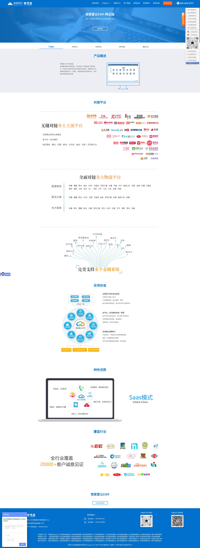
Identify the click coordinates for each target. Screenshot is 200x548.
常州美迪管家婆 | (111, 536)
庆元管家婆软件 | (111, 541)
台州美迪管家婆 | (145, 534)
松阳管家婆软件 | (145, 541)
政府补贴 (156, 3)
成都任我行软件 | (53, 538)
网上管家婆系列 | (122, 538)
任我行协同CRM (157, 538)
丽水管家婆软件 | (53, 541)
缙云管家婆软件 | (122, 541)
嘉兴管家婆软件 (192, 12)
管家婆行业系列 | (99, 538)
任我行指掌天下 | (134, 538)
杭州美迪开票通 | (145, 536)
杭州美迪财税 (157, 536)
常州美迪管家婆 (192, 60)
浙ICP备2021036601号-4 (124, 545)
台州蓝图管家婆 (192, 25)
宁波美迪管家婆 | (111, 534)
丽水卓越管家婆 (157, 534)
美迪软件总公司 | (53, 534)
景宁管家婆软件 (157, 541)
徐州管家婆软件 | (88, 536)
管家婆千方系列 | (111, 538)
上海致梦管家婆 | (53, 536)
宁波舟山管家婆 (192, 19)
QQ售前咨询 (194, 32)
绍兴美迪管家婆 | (122, 534)
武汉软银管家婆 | (65, 536)
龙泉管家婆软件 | (65, 541)
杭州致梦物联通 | (122, 536)
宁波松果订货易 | (134, 536)
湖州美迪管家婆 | (76, 534)
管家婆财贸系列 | (88, 538)
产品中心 (105, 3)
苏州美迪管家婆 (192, 57)
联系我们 (146, 3)
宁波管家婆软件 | (99, 534)
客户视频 (127, 3)
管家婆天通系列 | (65, 538)
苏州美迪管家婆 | (99, 536)
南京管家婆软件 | (76, 536)
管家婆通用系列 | (76, 538)
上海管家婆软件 (192, 15)
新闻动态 (136, 3)
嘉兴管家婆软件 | (88, 534)
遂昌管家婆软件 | (134, 541)
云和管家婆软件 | (88, 541)
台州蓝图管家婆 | (134, 534)
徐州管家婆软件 (192, 54)
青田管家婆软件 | (76, 541)
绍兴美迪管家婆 (192, 22)
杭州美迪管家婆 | (65, 534)
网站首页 (95, 3)
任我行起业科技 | (145, 538)
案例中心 (117, 3)
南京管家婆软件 (192, 51)
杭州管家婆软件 (192, 9)
